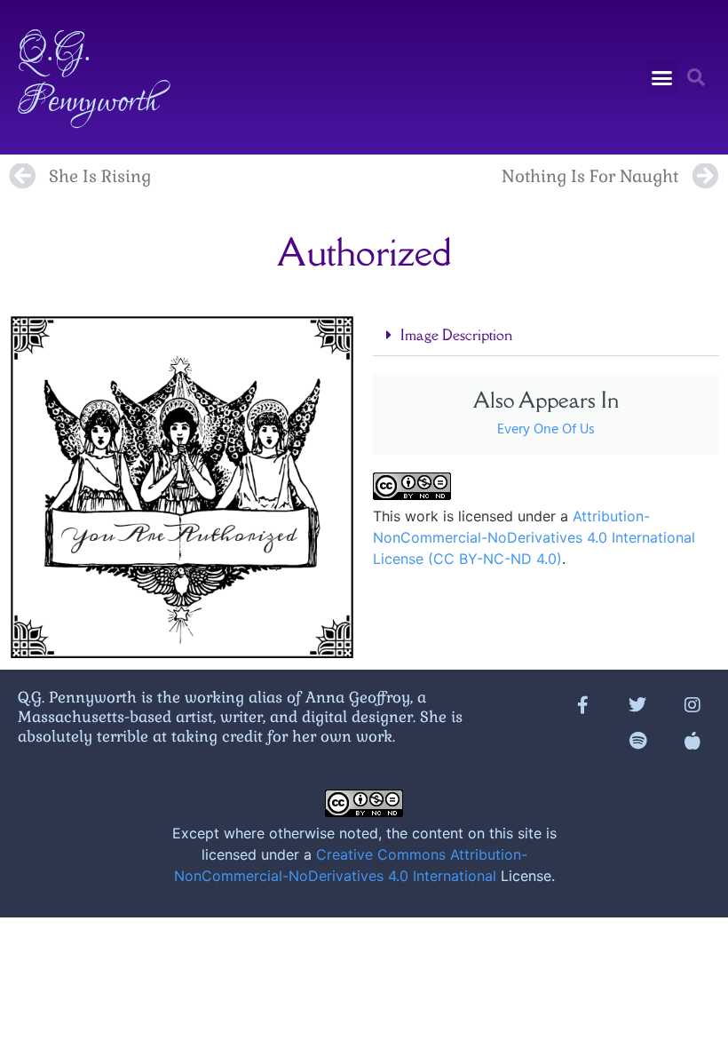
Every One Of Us (546, 429)
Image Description (456, 335)
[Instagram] (692, 705)
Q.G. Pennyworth (88, 77)
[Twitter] (637, 705)
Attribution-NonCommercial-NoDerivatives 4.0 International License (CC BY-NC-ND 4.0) (534, 537)
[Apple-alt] (692, 740)
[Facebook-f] (582, 705)
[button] (662, 77)
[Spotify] (637, 740)
